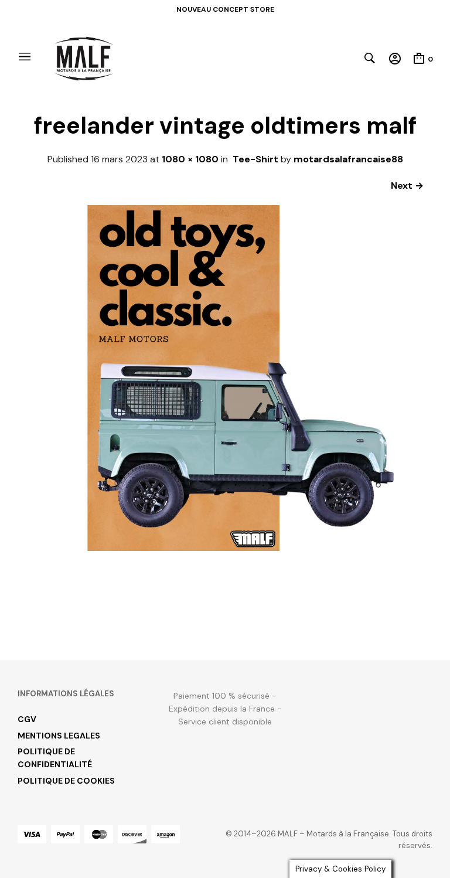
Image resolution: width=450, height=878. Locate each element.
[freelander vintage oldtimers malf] (225, 617)
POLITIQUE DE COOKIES (66, 780)
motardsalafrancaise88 (348, 159)
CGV (27, 719)
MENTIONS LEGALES (59, 735)
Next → (407, 185)
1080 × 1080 (190, 159)
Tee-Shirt (255, 159)
